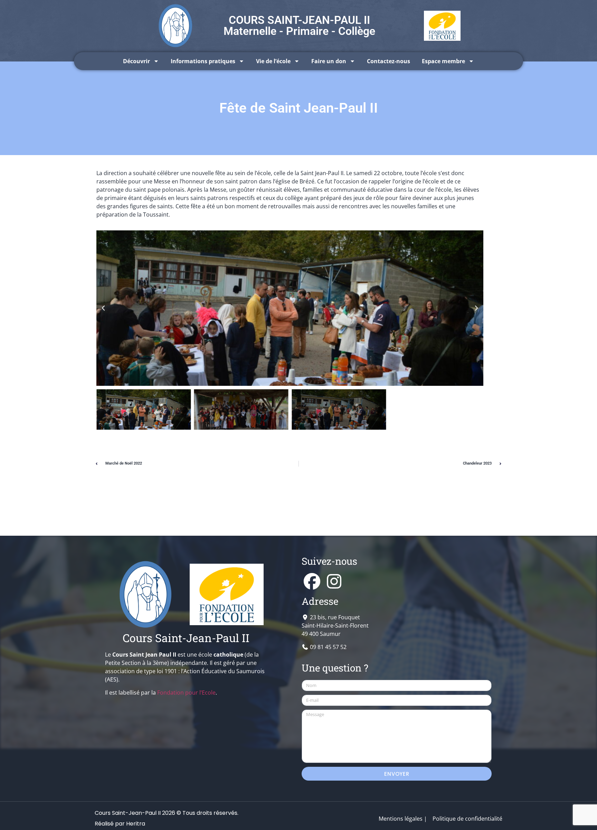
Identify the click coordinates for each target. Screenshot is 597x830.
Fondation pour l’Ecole (186, 692)
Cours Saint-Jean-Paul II (186, 637)
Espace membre (443, 61)
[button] (103, 308)
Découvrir (136, 61)
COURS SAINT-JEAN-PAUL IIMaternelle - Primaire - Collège (299, 25)
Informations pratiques (203, 61)
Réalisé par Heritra (120, 824)
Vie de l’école (273, 61)
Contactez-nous (388, 61)
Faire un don (328, 61)
